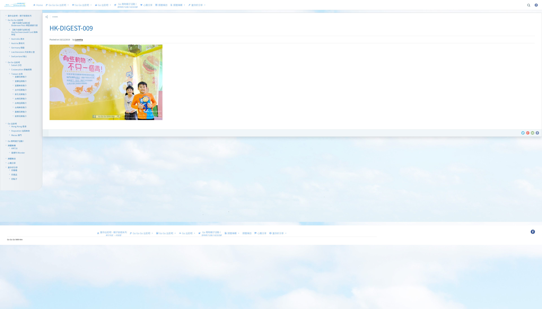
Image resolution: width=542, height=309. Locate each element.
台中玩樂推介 (21, 89)
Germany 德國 (17, 47)
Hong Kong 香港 (18, 126)
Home (39, 5)
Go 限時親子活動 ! (16, 141)
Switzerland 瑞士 (19, 56)
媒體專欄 (177, 5)
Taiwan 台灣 (17, 73)
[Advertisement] (127, 182)
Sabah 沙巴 (16, 65)
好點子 (14, 179)
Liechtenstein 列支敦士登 (23, 52)
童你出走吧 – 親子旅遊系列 (19, 15)
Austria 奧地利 (17, 43)
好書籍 (14, 170)
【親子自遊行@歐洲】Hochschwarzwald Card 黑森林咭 (24, 32)
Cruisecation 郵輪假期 (21, 69)
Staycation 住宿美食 (20, 130)
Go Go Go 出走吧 (57, 5)
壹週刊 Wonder (18, 152)
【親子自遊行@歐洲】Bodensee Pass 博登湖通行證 (24, 24)
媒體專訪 (162, 5)
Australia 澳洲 (17, 38)
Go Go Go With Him (15, 239)
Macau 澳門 (16, 135)
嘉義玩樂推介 (21, 111)
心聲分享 (147, 5)
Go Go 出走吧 (82, 5)
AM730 (14, 148)
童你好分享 (197, 5)
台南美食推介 (21, 107)
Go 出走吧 (103, 5)
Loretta (79, 39)
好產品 (14, 174)
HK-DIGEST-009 (71, 27)
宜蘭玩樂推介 (21, 76)
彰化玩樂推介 (21, 94)
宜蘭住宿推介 (21, 81)
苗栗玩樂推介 (21, 116)
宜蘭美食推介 (21, 85)
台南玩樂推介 (21, 98)
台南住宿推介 (21, 103)
